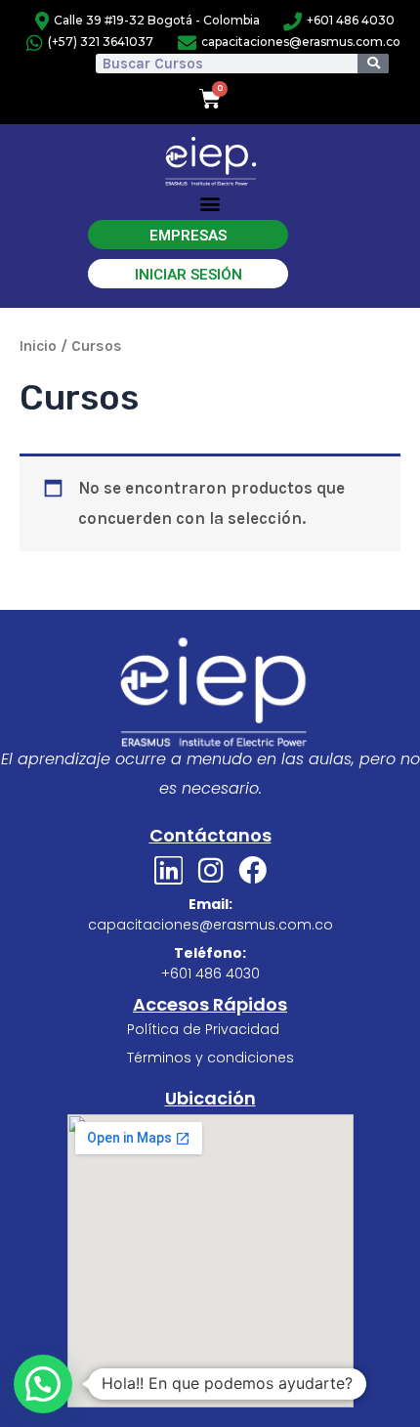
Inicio (38, 346)
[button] (210, 204)
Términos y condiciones (210, 1057)
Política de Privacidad (203, 1029)
